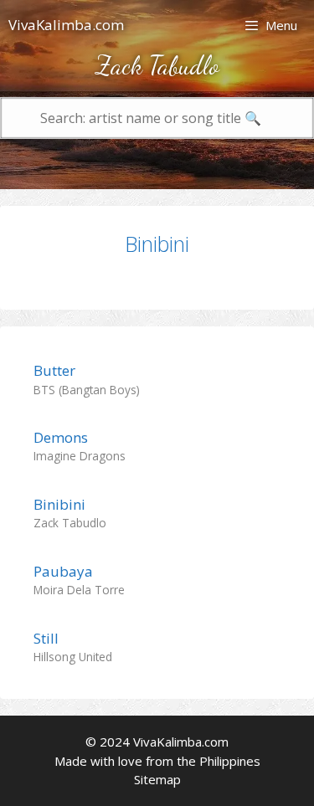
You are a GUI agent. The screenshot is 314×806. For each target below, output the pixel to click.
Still (46, 638)
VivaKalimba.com (66, 24)
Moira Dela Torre (79, 590)
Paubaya (63, 571)
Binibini (157, 243)
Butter (54, 370)
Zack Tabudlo (69, 523)
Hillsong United (72, 657)
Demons (60, 437)
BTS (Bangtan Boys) (86, 390)
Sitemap (157, 779)
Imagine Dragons (79, 456)
